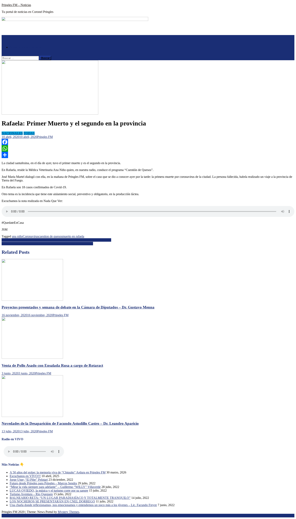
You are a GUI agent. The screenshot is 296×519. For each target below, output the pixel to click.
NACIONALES (12, 133)
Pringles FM (45, 137)
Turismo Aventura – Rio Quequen (31, 494)
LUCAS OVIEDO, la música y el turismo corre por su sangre (49, 490)
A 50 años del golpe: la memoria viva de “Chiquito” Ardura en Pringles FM (58, 472)
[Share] (148, 155)
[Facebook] (148, 142)
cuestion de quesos (50, 236)
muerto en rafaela (73, 236)
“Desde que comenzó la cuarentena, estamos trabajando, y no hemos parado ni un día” (56, 240)
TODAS (29, 133)
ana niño (17, 236)
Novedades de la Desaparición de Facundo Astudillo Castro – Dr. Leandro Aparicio (70, 423)
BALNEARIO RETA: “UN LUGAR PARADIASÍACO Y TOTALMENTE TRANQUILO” (70, 497)
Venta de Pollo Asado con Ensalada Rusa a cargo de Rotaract (52, 365)
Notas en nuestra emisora (25, 47)
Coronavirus (30, 236)
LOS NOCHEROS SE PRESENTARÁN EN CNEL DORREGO (52, 501)
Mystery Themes (68, 512)
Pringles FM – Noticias (16, 5)
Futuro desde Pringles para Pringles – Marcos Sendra (43, 483)
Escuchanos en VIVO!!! (25, 476)
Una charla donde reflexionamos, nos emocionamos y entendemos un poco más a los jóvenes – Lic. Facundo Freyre (83, 505)
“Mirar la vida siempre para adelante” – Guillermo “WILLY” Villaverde (55, 487)
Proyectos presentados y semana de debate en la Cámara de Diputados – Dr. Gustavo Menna (78, 307)
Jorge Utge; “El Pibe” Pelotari (29, 479)
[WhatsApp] (148, 148)
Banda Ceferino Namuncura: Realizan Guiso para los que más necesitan (47, 243)
